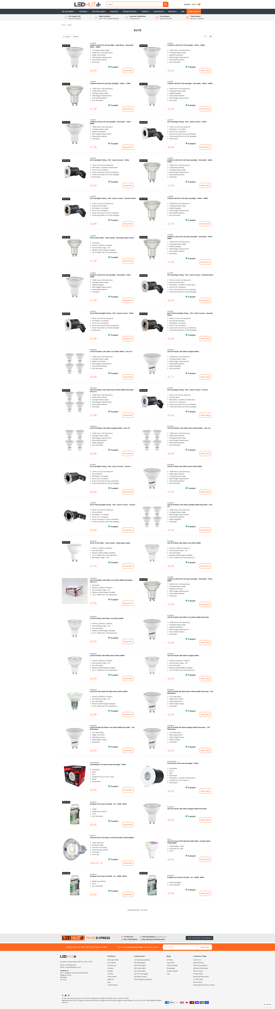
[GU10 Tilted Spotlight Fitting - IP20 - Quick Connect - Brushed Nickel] (152, 325)
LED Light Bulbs (113, 960)
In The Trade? (198, 979)
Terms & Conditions (200, 965)
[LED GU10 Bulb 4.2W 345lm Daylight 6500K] (152, 364)
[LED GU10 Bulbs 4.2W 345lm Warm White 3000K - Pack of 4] (152, 440)
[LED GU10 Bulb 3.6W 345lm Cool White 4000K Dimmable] (152, 629)
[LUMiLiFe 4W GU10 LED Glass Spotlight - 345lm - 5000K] (152, 210)
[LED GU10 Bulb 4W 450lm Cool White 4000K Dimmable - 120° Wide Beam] (75, 738)
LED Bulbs (83, 11)
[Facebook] (62, 995)
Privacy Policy (198, 974)
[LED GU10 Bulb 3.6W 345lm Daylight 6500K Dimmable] (152, 814)
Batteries (172, 11)
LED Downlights (139, 963)
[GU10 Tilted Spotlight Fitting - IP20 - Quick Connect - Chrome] (75, 517)
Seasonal (113, 11)
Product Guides (172, 971)
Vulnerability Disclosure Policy (204, 985)
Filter (77, 37)
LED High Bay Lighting (142, 960)
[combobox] (137, 4)
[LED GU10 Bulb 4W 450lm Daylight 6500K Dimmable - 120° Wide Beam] (152, 738)
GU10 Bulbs (112, 963)
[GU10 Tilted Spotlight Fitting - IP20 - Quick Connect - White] (75, 325)
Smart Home (112, 977)
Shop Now (128, 71)
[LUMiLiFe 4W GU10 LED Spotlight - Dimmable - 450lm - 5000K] (152, 95)
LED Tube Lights (140, 971)
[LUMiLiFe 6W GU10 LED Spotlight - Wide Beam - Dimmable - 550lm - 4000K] (75, 57)
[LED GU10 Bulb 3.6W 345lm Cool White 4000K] (75, 629)
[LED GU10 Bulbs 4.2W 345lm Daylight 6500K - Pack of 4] (75, 440)
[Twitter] (65, 995)
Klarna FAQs (197, 982)
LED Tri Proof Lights (141, 974)
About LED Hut (198, 963)
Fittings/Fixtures (129, 11)
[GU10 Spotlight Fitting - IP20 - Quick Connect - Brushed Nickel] (75, 210)
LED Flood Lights (140, 968)
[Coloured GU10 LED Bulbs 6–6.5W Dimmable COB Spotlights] (75, 850)
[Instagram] (69, 995)
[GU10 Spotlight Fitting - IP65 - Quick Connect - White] (75, 172)
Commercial (158, 11)
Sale (182, 11)
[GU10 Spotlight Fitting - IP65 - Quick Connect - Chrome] (152, 402)
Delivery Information (200, 968)
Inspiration (171, 963)
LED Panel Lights (140, 965)
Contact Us (197, 960)
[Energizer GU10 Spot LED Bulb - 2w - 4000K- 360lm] (75, 885)
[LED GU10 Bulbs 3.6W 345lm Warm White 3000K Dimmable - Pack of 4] (75, 402)
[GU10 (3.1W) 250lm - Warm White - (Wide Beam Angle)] (75, 554)
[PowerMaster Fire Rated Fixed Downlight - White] (75, 777)
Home (63, 25)
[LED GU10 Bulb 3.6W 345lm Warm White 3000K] (152, 478)
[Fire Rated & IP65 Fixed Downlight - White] (152, 777)
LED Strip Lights (98, 11)
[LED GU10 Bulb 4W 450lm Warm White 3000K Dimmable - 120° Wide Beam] (152, 702)
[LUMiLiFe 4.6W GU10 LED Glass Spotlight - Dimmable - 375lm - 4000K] (152, 591)
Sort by (67, 37)
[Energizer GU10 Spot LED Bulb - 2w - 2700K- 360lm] (75, 814)
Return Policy (198, 971)
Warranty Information (201, 977)
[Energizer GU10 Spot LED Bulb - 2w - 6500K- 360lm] (152, 885)
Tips (168, 974)
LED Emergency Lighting (142, 979)
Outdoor (144, 11)
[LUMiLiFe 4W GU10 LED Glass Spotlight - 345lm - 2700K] (75, 95)
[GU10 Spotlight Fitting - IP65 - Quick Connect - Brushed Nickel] (152, 287)
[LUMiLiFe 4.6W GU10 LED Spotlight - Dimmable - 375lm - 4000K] (75, 134)
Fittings (110, 971)
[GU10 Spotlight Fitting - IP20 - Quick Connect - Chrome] (75, 478)
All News (170, 960)
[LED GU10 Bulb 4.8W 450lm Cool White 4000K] (152, 554)
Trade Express (193, 11)
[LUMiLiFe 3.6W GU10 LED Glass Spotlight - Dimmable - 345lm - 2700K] (152, 172)
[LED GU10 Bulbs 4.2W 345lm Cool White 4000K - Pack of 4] (75, 364)
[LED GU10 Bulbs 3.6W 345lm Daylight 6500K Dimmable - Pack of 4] (152, 517)
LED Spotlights (68, 11)
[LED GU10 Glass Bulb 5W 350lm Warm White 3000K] (75, 702)
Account (187, 4)
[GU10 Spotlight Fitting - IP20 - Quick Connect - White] (152, 134)
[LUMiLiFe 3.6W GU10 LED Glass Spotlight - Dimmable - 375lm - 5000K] (152, 249)
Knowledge (171, 968)
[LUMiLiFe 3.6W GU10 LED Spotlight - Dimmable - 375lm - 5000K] (75, 287)
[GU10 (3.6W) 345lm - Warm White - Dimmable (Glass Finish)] (75, 249)
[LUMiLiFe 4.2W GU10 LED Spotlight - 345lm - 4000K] (152, 57)
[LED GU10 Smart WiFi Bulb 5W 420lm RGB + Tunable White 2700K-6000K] (152, 850)
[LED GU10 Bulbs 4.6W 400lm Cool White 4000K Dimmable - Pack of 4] (75, 591)
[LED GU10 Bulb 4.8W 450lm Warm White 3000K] (75, 666)
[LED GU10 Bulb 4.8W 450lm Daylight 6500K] (152, 666)
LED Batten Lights (140, 977)
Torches (110, 974)
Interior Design (172, 965)
